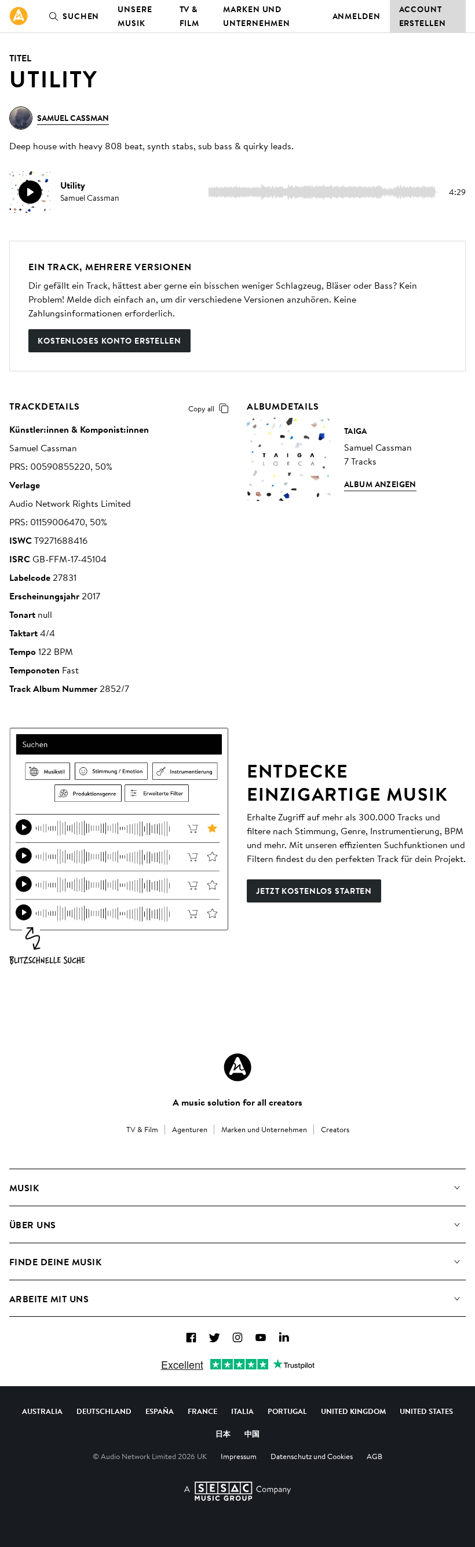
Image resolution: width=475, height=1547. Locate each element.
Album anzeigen (380, 484)
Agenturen (189, 1129)
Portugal (287, 1411)
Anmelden (356, 16)
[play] (30, 192)
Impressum (239, 1456)
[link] (18, 16)
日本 (223, 1433)
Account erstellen (422, 16)
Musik (24, 1187)
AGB (374, 1456)
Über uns (32, 1224)
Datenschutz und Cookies (312, 1456)
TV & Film (190, 16)
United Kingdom (353, 1411)
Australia (42, 1411)
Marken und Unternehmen (256, 16)
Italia (242, 1411)
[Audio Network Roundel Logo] (237, 1067)
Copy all (201, 408)
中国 (252, 1433)
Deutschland (103, 1411)
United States (426, 1411)
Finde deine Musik (55, 1261)
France (202, 1411)
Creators (335, 1129)
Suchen (81, 16)
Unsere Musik (135, 16)
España (159, 1411)
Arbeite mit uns (49, 1298)
